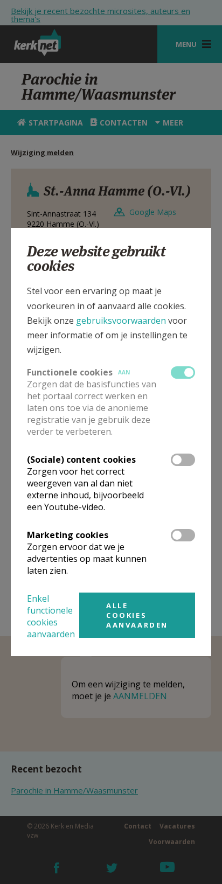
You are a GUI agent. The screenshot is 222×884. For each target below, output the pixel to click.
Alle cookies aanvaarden (137, 615)
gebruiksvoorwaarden (121, 320)
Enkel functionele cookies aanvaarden (51, 616)
